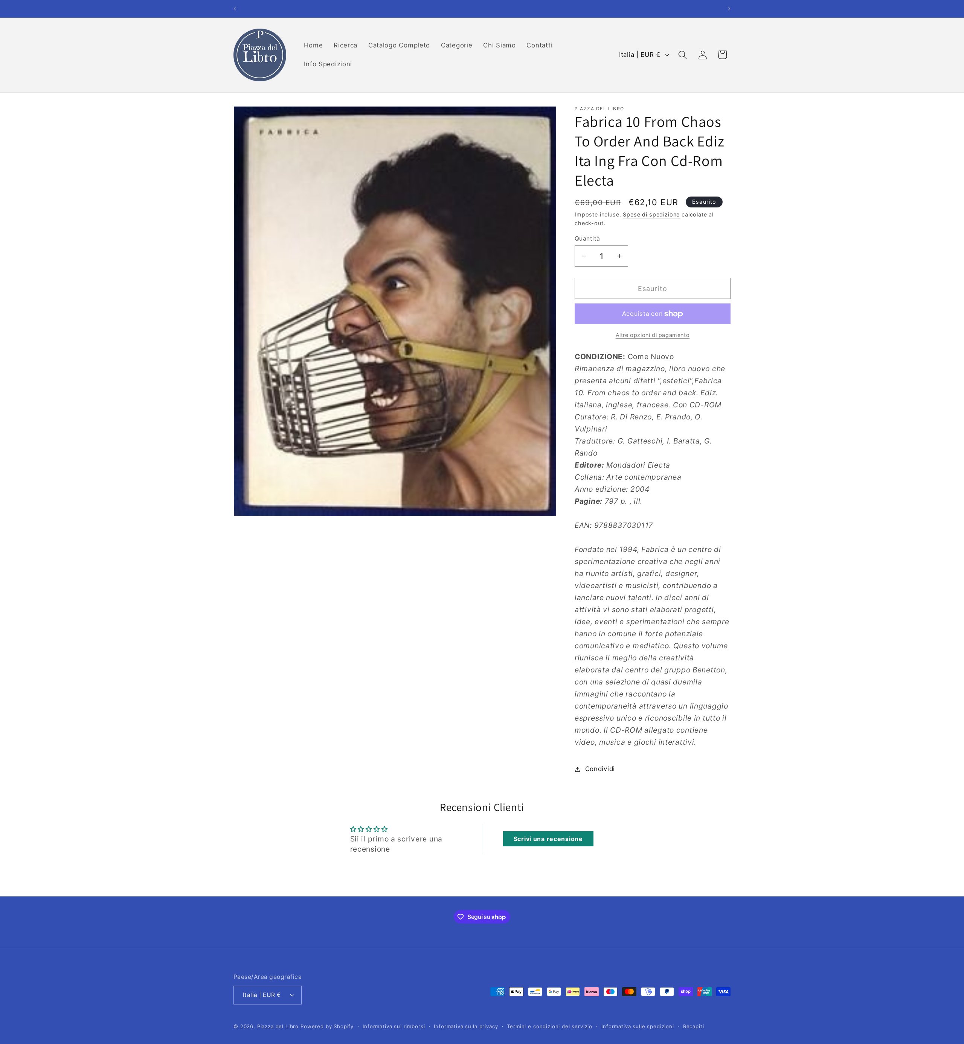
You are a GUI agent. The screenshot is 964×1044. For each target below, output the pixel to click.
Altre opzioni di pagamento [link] (653, 335)
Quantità (587, 238)
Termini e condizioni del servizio (549, 1026)
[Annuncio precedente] (235, 8)
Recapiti (693, 1026)
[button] (682, 55)
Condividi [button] (600, 769)
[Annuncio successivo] (729, 8)
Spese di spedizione (651, 214)
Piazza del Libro (278, 1026)
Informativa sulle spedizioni (637, 1026)
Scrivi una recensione (548, 839)
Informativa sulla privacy (466, 1026)
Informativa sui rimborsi (394, 1026)
